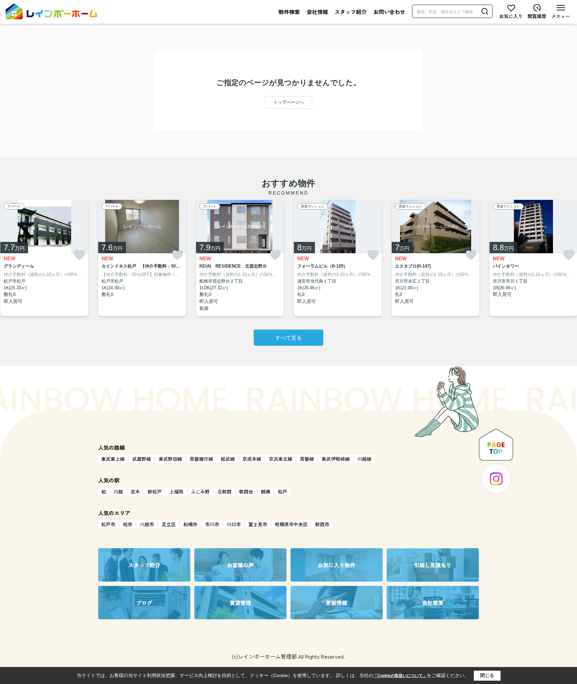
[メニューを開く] (560, 11)
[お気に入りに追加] (79, 255)
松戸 (282, 491)
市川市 (212, 524)
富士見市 (257, 524)
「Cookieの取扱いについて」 (400, 675)
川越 (118, 491)
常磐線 (307, 458)
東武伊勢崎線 (336, 458)
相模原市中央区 (291, 524)
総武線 (228, 458)
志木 (135, 491)
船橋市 (190, 524)
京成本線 (251, 458)
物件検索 (289, 12)
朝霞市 (322, 524)
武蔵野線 (141, 458)
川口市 (234, 524)
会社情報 (317, 12)
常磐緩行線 (201, 458)
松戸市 (108, 524)
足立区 (169, 524)
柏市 (127, 524)
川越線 (364, 458)
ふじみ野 (200, 491)
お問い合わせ (389, 12)
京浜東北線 (280, 458)
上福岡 (176, 491)
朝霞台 (246, 491)
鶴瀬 (265, 491)
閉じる (487, 675)
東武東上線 (113, 458)
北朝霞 (224, 491)
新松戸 (155, 491)
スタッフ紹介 (351, 12)
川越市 (147, 524)
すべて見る (288, 338)
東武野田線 (170, 458)
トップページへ (288, 102)
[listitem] (142, 258)
